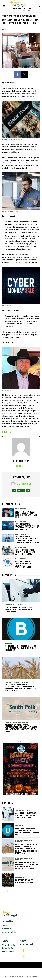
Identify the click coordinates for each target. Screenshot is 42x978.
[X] (24, 74)
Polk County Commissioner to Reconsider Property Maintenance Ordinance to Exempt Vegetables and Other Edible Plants (20, 687)
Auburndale (20, 877)
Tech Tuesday (20, 508)
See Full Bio (19, 465)
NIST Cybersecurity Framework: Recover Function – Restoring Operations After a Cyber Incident (27, 527)
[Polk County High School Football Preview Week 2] (8, 880)
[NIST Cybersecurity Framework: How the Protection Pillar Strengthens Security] (8, 562)
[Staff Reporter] (14, 483)
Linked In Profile (7, 432)
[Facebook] (17, 74)
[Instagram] (19, 490)
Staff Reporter (24, 483)
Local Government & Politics (17, 682)
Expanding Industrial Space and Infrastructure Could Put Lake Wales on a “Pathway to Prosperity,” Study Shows (21, 728)
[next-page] (7, 891)
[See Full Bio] (25, 466)
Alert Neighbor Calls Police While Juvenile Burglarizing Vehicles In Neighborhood (19, 609)
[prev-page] (3, 891)
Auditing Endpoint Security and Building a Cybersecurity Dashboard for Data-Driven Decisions (27, 514)
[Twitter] (23, 957)
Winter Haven (11, 643)
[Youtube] (28, 490)
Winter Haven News (13, 605)
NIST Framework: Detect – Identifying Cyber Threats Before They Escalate (25, 552)
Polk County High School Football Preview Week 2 (24, 881)
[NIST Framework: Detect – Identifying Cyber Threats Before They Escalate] (8, 550)
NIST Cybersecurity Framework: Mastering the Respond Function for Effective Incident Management (27, 539)
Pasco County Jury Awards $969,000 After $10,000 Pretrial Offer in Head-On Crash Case (20, 648)
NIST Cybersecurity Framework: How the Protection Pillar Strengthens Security (23, 564)
